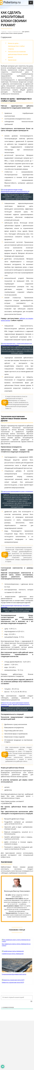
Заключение (12, 60)
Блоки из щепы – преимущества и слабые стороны (16, 46)
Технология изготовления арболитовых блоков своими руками (18, 54)
